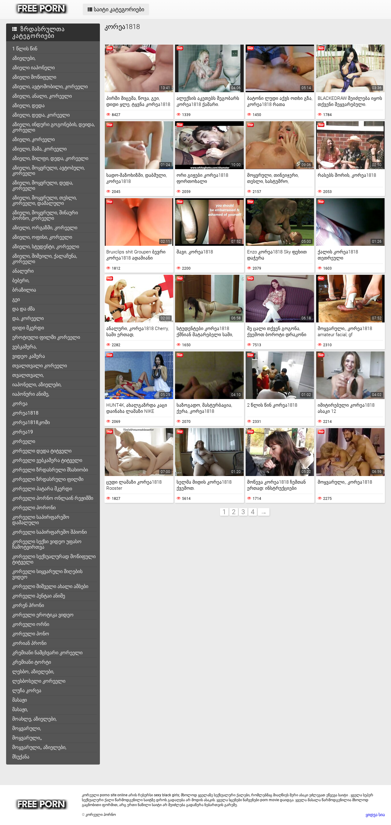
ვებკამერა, (24, 347)
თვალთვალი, (28, 375)
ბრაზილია (24, 290)
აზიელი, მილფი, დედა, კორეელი (50, 158)
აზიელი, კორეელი (33, 139)
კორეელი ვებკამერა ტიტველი (47, 460)
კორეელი (23, 441)
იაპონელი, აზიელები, (36, 384)
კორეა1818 (25, 413)
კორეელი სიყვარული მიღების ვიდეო (47, 574)
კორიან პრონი (29, 643)
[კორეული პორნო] (41, 12)
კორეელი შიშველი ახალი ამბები (50, 586)
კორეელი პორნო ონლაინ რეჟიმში (52, 498)
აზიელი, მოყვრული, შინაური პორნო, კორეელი (45, 215)
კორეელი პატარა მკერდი (42, 489)
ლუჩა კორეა (26, 690)
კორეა (19, 403)
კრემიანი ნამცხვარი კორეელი (47, 653)
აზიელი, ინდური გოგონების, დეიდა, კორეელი (53, 127)
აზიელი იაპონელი (33, 68)
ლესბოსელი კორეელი (38, 681)
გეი (16, 299)
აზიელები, (23, 58)
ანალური (23, 271)
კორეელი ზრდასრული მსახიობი (50, 470)
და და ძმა (23, 309)
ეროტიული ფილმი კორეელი (46, 337)
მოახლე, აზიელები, (34, 719)
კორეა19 (22, 432)
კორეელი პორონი (34, 508)
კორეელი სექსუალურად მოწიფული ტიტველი (54, 559)
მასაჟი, (20, 709)
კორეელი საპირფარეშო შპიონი (49, 532)
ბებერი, (20, 280)
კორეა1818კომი (31, 422)
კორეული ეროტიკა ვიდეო (43, 615)
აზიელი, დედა (28, 105)
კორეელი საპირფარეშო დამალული (40, 519)
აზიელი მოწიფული (34, 77)
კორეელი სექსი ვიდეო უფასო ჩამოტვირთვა (47, 544)
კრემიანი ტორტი (31, 662)
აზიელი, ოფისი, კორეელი (42, 237)
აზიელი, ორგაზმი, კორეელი (44, 228)
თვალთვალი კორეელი (39, 366)
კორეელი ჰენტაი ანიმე (38, 596)
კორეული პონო (30, 634)
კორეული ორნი (30, 624)
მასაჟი (19, 700)
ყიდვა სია (375, 814)
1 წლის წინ (24, 49)
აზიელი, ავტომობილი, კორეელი (50, 86)
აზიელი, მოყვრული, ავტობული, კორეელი (48, 170)
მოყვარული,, (27, 738)
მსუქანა (20, 757)
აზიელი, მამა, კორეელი (39, 149)
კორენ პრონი (28, 605)
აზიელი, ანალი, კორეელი (42, 96)
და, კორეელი (28, 318)
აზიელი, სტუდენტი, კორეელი (45, 246)
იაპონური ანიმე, (30, 394)
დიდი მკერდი (28, 328)
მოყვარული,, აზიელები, (39, 747)
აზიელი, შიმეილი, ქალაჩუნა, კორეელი (44, 258)
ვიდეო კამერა (28, 356)
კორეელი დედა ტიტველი (41, 451)
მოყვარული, (26, 728)
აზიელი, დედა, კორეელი (41, 115)
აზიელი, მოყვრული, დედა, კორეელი (42, 185)
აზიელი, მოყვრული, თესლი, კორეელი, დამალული (44, 200)
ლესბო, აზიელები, (33, 671)
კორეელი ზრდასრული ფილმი (47, 479)
